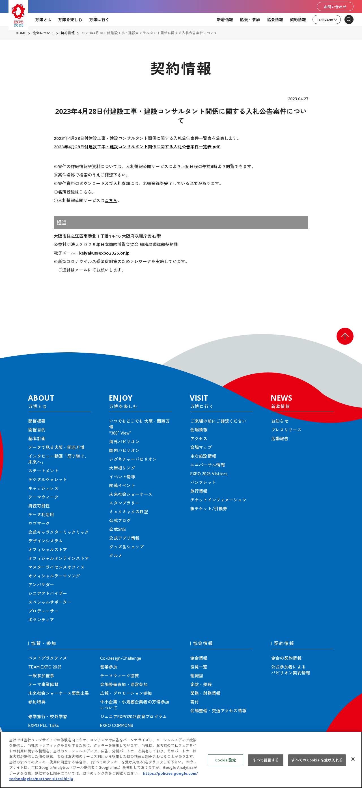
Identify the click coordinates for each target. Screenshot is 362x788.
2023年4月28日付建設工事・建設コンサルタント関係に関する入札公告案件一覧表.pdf (137, 146)
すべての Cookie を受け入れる (316, 760)
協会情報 (275, 19)
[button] (345, 336)
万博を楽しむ (70, 19)
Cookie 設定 (225, 760)
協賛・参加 (250, 19)
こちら (85, 192)
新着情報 (225, 19)
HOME (21, 33)
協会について (43, 33)
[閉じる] (353, 759)
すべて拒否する (266, 760)
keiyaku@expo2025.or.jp (104, 253)
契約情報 (298, 19)
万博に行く (99, 19)
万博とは (43, 19)
